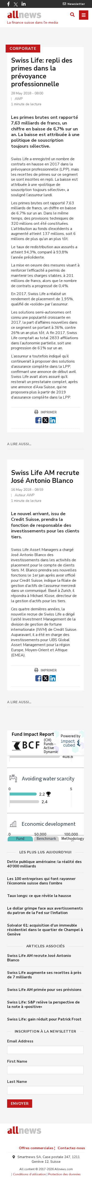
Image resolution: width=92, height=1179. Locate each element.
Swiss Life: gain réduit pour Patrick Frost (44, 1019)
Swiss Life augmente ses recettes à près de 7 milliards (44, 974)
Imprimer (49, 412)
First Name (17, 1061)
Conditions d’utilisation (29, 1174)
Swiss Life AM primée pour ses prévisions (44, 989)
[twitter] (45, 419)
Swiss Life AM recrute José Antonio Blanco (39, 957)
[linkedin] (53, 419)
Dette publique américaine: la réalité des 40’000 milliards (44, 864)
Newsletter (76, 4)
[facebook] (38, 419)
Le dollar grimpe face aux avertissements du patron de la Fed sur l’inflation (45, 910)
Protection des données (64, 1174)
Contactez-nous (71, 1148)
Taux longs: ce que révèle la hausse (39, 896)
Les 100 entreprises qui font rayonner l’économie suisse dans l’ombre (41, 881)
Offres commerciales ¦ (37, 1148)
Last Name (17, 1081)
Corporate (23, 48)
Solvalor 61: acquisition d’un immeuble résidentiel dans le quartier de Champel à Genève (45, 929)
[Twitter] (16, 4)
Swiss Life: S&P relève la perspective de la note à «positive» (43, 1004)
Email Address (20, 1041)
